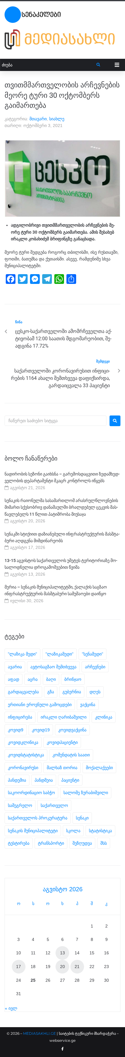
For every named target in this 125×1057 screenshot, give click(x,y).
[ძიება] (48, 65)
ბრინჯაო (72, 679)
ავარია (15, 666)
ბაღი (51, 679)
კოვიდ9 (15, 729)
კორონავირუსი (23, 767)
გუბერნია (71, 691)
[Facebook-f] (62, 1049)
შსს (103, 843)
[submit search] (98, 65)
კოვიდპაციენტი (62, 742)
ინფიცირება (20, 717)
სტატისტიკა (100, 830)
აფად (13, 679)
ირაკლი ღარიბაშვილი (63, 717)
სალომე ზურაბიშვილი (85, 792)
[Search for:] (55, 420)
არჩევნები (95, 666)
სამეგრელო (20, 805)
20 (62, 966)
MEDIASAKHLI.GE (39, 1033)
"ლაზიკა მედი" (22, 654)
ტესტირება (18, 843)
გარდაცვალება (23, 691)
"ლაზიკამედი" (59, 654)
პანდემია (17, 780)
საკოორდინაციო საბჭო (31, 792)
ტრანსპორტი (51, 843)
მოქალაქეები (99, 767)
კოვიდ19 (41, 729)
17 (18, 966)
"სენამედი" (92, 654)
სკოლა (73, 830)
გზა (50, 691)
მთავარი (38, 118)
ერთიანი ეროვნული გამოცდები (40, 704)
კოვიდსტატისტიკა (26, 754)
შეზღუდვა (82, 843)
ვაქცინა (87, 704)
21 (77, 966)
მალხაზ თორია (62, 767)
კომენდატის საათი (71, 754)
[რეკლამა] (62, 49)
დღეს (95, 691)
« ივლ (11, 1008)
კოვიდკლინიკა (23, 742)
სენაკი (82, 817)
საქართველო (54, 805)
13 (62, 952)
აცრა (33, 679)
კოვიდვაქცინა (72, 729)
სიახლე (56, 118)
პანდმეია (44, 780)
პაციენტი (70, 780)
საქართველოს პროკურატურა (37, 817)
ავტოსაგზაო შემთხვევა (53, 666)
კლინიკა (103, 717)
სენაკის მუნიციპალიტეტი (33, 830)
